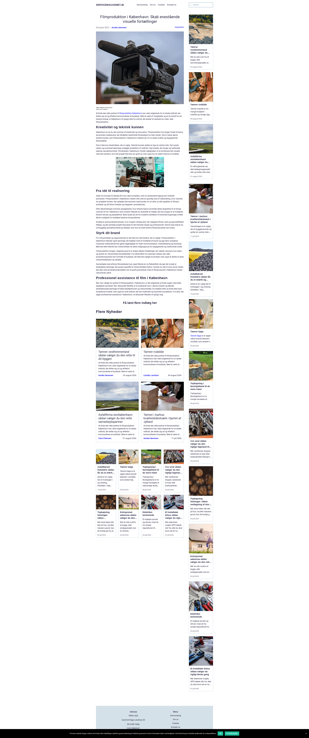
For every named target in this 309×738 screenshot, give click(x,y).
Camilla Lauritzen (151, 375)
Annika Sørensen (119, 27)
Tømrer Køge (195, 336)
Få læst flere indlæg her (140, 302)
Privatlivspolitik (232, 733)
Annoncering (142, 5)
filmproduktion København (130, 113)
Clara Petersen (104, 438)
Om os (152, 5)
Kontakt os (171, 5)
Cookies (161, 5)
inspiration (179, 27)
